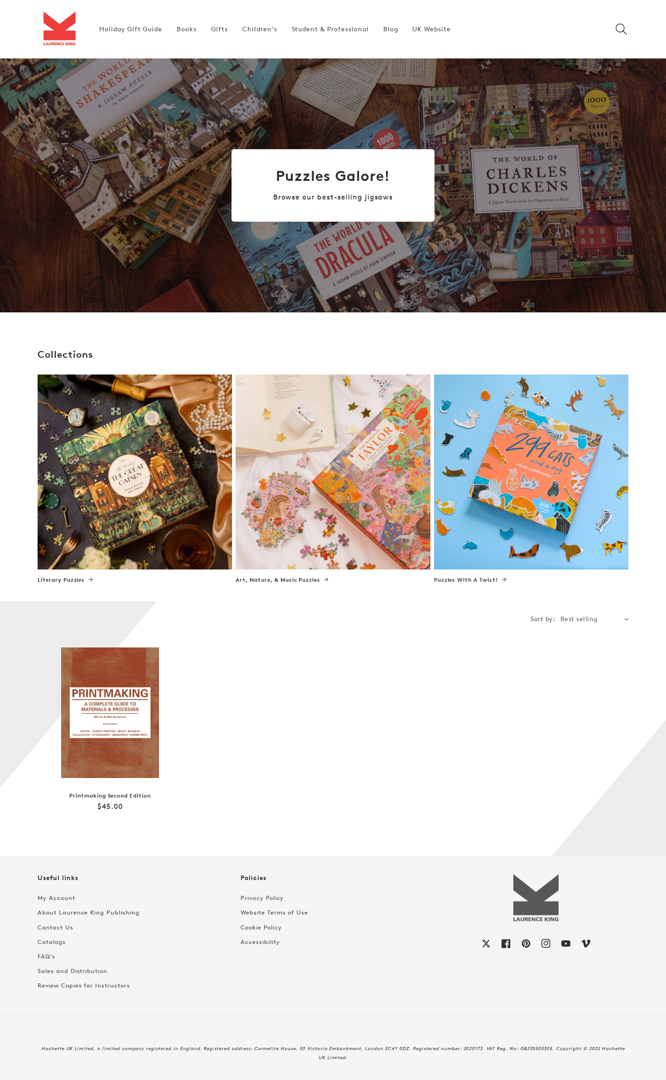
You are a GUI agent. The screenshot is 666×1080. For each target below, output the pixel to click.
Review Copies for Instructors (84, 985)
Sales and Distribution (72, 970)
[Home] (59, 29)
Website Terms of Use (274, 912)
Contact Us (55, 927)
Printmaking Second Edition (110, 796)
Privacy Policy (262, 897)
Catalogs (52, 941)
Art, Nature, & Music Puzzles (278, 580)
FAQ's (46, 956)
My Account (56, 897)
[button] (621, 29)
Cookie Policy (261, 927)
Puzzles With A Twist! (466, 580)
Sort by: (543, 619)
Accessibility (260, 941)
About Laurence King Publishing (89, 912)
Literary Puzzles (61, 580)
